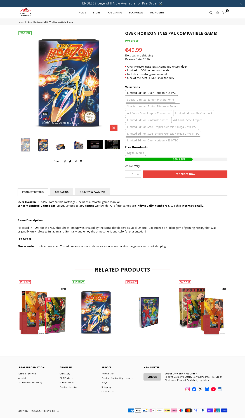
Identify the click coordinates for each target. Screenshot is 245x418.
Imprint (22, 378)
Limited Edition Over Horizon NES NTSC (152, 140)
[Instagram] (187, 389)
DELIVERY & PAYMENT (92, 192)
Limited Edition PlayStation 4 (193, 113)
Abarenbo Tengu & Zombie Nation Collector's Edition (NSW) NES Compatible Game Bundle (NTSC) (203, 307)
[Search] (211, 12)
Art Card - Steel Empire (187, 120)
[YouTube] (213, 389)
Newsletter (108, 373)
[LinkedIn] (220, 389)
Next (117, 82)
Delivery (134, 166)
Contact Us (108, 391)
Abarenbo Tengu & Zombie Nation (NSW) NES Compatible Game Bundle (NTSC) (42, 307)
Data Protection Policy (30, 382)
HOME (82, 12)
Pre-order (25, 33)
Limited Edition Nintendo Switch (147, 120)
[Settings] (217, 12)
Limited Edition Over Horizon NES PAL (151, 92)
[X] (200, 389)
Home (21, 22)
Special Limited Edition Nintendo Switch (152, 106)
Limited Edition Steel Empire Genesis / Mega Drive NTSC (163, 133)
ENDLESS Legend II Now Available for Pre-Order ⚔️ (122, 3)
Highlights (157, 12)
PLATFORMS (136, 12)
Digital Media (135, 153)
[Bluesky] (207, 389)
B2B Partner (66, 378)
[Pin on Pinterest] (75, 161)
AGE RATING (62, 192)
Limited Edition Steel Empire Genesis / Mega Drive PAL (162, 127)
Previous (21, 82)
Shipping (106, 387)
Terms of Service (27, 373)
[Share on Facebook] (65, 161)
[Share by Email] (81, 161)
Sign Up (152, 376)
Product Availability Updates (117, 378)
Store (96, 12)
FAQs (104, 382)
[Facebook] (194, 389)
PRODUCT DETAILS (33, 192)
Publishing (114, 12)
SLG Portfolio (67, 382)
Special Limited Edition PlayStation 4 (150, 99)
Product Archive (68, 387)
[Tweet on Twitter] (70, 161)
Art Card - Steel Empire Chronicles (148, 113)
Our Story (65, 373)
